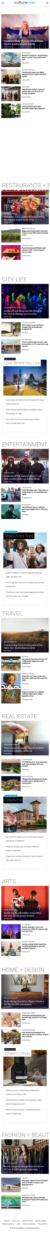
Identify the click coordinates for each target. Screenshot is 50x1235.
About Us (7, 1221)
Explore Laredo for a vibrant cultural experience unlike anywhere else (24, 575)
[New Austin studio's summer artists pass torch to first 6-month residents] (11, 93)
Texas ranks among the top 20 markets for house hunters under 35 (25, 402)
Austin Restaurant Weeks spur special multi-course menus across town (34, 250)
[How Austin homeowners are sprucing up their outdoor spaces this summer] (11, 1036)
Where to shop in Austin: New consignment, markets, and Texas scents (22, 1092)
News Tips (15, 1221)
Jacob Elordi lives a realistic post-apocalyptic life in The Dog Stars (35, 509)
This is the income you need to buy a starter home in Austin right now (22, 421)
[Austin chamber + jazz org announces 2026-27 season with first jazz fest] (11, 931)
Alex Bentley (25, 63)
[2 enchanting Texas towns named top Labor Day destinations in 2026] (25, 636)
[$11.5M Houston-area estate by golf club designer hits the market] (11, 766)
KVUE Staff (25, 332)
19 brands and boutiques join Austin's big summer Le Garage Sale (34, 1018)
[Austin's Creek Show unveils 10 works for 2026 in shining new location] (25, 302)
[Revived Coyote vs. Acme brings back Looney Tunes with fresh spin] (11, 59)
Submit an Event (27, 1221)
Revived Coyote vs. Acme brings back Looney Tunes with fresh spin (35, 57)
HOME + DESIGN (23, 969)
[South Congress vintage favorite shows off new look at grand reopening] (25, 1157)
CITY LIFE (14, 279)
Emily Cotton (7, 1007)
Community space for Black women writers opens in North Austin (34, 74)
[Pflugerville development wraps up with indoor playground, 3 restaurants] (11, 783)
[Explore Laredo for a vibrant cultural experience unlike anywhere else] (11, 696)
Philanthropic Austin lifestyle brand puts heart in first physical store (35, 1200)
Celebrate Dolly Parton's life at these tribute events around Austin (23, 42)
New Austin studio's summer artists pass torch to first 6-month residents (33, 91)
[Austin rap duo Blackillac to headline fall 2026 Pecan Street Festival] (25, 904)
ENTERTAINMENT (24, 444)
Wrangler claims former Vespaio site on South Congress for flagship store (35, 1183)
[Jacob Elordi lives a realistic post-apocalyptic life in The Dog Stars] (11, 511)
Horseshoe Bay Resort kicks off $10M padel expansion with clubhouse (34, 661)
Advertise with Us (8, 1224)
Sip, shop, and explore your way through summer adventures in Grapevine (25, 839)
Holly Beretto (25, 769)
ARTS (9, 881)
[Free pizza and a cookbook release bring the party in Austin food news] (25, 208)
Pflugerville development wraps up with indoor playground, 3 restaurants (34, 781)
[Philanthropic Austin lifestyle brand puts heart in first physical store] (11, 1202)
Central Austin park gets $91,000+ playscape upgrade (33, 107)
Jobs (18, 1224)
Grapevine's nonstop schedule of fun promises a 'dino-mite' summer (24, 858)
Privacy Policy (42, 1224)
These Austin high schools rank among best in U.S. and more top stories (35, 344)
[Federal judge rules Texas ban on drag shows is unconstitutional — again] (11, 494)
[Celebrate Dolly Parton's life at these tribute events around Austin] (25, 32)
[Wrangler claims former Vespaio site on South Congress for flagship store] (11, 1184)
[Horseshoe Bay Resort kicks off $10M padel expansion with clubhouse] (11, 663)
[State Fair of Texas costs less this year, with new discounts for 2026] (11, 680)
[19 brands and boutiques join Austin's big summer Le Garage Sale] (11, 1019)
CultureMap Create (27, 699)
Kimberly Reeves (26, 97)
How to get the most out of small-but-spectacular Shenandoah (25, 584)
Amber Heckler (8, 650)
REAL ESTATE (19, 716)
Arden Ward (25, 349)
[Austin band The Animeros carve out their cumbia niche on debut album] (25, 467)
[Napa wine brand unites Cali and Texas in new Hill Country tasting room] (11, 235)
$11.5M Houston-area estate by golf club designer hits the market (34, 764)
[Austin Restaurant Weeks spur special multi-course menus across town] (11, 252)
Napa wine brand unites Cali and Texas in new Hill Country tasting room (35, 233)
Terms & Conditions (29, 1224)
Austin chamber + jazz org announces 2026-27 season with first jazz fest (35, 929)
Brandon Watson (26, 238)
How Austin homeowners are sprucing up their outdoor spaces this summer (35, 1034)
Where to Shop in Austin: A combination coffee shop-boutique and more (24, 1102)
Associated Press (27, 497)
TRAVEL (12, 613)
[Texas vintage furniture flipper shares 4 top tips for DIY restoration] (25, 992)
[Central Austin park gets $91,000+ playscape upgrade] (11, 110)
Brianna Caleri (8, 46)
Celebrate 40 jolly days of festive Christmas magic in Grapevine (22, 848)
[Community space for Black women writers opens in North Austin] (11, 76)
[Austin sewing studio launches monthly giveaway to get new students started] (11, 948)
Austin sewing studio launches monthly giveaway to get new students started (34, 946)
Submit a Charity (40, 1221)
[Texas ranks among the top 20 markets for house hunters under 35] (25, 739)
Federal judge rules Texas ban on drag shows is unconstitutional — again (35, 492)
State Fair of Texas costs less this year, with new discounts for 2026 (35, 678)
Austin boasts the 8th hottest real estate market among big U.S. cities (24, 412)
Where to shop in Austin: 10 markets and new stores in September (23, 1112)
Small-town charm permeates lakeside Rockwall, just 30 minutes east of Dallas (25, 594)
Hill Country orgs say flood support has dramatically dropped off (32, 327)
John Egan (25, 1188)
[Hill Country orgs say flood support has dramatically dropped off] (11, 329)
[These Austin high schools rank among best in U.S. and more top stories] (11, 346)
